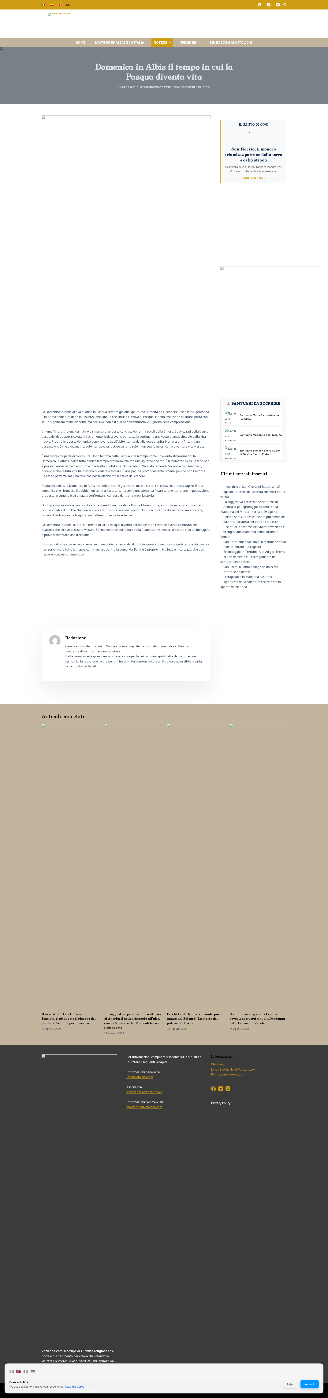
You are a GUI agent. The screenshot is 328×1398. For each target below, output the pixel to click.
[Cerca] (284, 4)
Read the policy (74, 1386)
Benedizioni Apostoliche (231, 42)
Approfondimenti (151, 87)
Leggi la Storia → (253, 178)
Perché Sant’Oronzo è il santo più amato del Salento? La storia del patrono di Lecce (193, 1018)
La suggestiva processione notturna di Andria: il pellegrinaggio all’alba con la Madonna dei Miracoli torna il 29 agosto (249, 507)
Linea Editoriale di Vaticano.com (233, 1069)
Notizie (160, 42)
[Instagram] (268, 4)
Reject (291, 1384)
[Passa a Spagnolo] (51, 4)
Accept (309, 1384)
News (177, 87)
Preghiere (188, 42)
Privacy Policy (220, 1103)
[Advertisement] (126, 587)
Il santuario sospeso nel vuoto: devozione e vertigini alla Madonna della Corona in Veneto (252, 532)
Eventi (168, 87)
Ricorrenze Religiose (196, 87)
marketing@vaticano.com (144, 1107)
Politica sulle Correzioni (228, 1074)
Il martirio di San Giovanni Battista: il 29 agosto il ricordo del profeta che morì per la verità (252, 492)
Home (80, 42)
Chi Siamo (218, 1064)
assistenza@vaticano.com (144, 1092)
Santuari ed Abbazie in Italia (119, 42)
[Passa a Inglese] (60, 4)
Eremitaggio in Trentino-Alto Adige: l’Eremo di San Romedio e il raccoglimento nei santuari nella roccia (252, 557)
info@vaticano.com (139, 1077)
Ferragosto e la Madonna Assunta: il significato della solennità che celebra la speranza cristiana (250, 582)
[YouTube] (278, 4)
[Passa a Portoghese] (68, 4)
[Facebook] (259, 4)
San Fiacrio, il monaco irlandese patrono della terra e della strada (253, 155)
